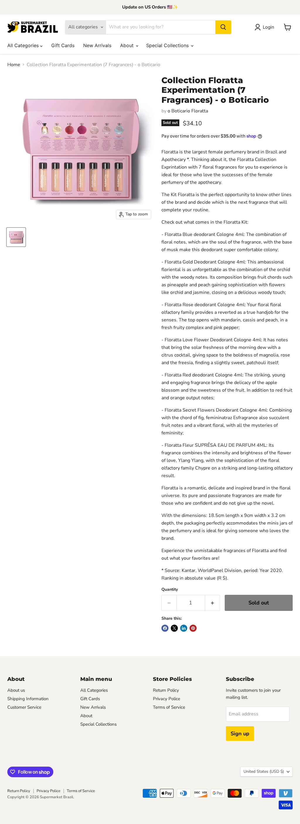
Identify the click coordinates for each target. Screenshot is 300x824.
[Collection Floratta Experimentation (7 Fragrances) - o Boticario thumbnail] (16, 237)
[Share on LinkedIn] (183, 628)
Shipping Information (28, 699)
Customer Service (24, 707)
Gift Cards (62, 45)
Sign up (240, 733)
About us (16, 690)
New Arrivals (97, 45)
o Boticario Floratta (188, 111)
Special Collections (168, 45)
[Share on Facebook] (164, 628)
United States (263, 771)
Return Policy (166, 690)
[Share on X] (174, 628)
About (127, 45)
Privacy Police (166, 699)
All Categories (23, 45)
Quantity (169, 589)
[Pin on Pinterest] (193, 628)
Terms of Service (169, 707)
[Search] (223, 27)
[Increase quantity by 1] (212, 603)
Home (13, 64)
